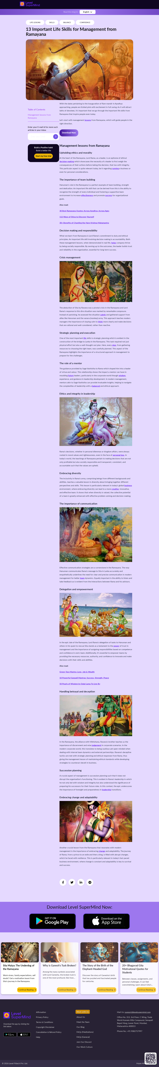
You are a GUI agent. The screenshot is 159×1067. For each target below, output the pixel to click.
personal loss (118, 455)
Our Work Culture (84, 1047)
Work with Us (83, 1012)
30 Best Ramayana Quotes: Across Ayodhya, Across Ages (84, 211)
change (102, 851)
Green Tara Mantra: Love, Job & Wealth (77, 672)
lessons (88, 120)
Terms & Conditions (44, 1022)
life (84, 338)
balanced (96, 386)
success (108, 195)
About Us (81, 1017)
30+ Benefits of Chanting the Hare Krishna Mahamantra (84, 223)
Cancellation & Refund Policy (48, 1032)
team (82, 578)
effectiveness (87, 195)
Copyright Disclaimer (45, 1027)
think (100, 322)
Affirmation (41, 1012)
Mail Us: (134, 1012)
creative (115, 489)
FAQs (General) (83, 1037)
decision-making (67, 162)
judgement (96, 745)
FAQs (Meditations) (85, 1032)
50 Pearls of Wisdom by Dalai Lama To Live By (80, 684)
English (86, 12)
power (116, 646)
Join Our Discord (84, 1042)
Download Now (69, 133)
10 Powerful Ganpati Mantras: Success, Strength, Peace (84, 678)
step (114, 345)
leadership (106, 790)
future (71, 376)
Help (38, 1037)
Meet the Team (83, 1022)
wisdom (122, 376)
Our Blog (80, 1027)
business (128, 486)
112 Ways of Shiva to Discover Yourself (77, 217)
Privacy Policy (42, 1017)
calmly (103, 315)
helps (113, 243)
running (115, 169)
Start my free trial (43, 156)
